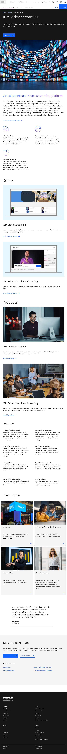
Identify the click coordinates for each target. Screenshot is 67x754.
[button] (61, 2)
